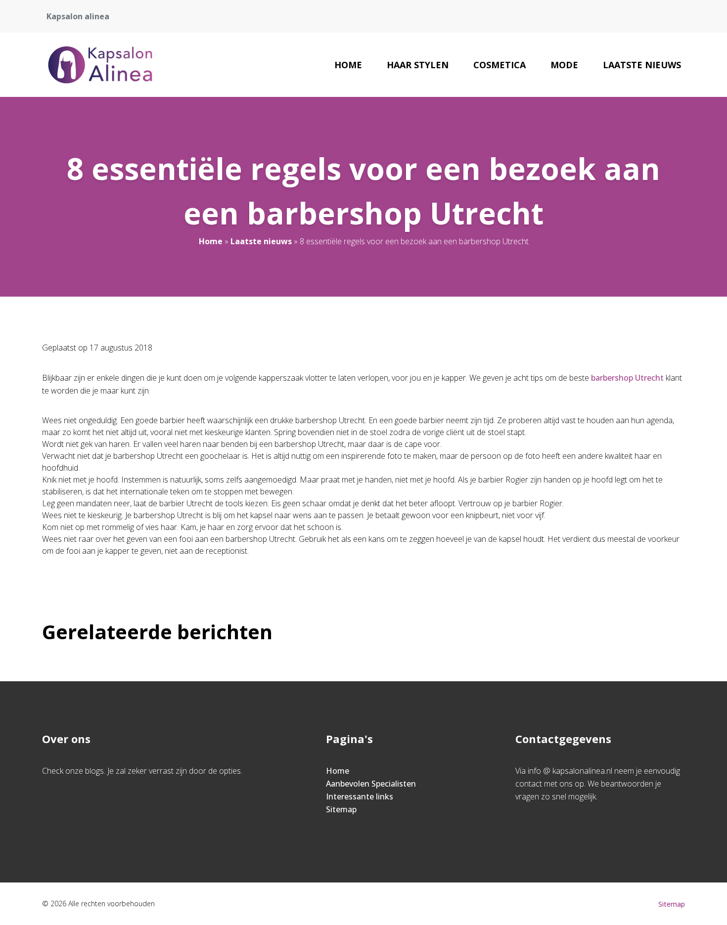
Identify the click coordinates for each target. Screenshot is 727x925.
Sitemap (341, 809)
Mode (564, 65)
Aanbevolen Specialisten (371, 783)
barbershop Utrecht (627, 377)
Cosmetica (499, 65)
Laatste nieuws (642, 65)
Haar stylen (418, 65)
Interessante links (359, 796)
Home (348, 65)
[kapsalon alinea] (100, 65)
